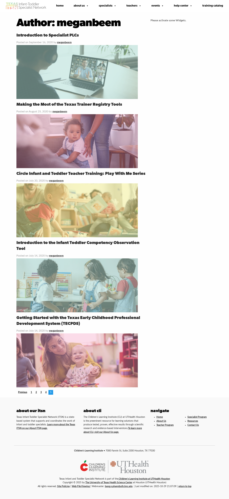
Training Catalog (212, 5)
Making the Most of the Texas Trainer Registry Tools (69, 104)
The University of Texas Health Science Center (108, 482)
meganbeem (64, 42)
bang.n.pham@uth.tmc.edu (119, 486)
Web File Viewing (81, 486)
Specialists (105, 5)
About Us (79, 5)
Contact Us (193, 425)
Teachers (131, 5)
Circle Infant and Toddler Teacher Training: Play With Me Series (80, 174)
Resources (192, 421)
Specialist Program (197, 417)
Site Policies (63, 486)
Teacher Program (165, 425)
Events (155, 5)
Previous (22, 392)
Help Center (181, 5)
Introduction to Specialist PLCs (47, 35)
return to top (184, 486)
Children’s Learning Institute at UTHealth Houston (144, 479)
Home (60, 5)
